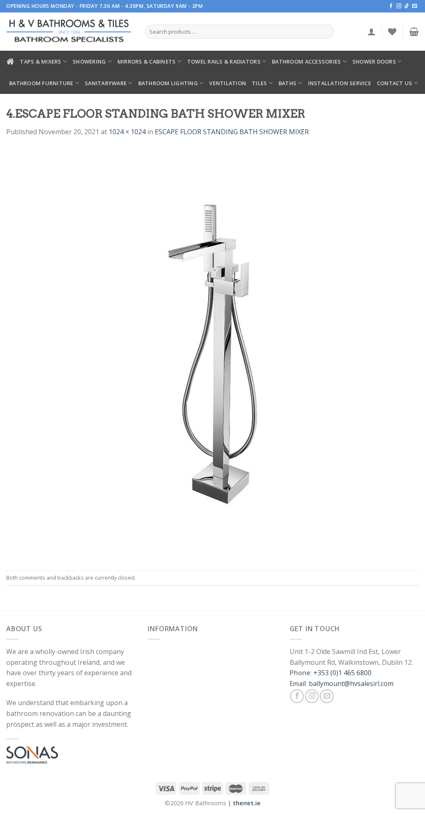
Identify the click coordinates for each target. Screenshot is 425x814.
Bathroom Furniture (41, 83)
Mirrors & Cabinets (146, 61)
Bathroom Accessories (306, 61)
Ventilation (227, 83)
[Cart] (414, 31)
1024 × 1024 (127, 131)
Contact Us (395, 83)
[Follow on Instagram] (398, 6)
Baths (287, 83)
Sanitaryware (106, 83)
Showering (89, 61)
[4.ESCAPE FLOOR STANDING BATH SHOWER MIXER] (212, 353)
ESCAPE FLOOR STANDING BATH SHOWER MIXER (232, 131)
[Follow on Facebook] (390, 6)
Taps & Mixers (40, 61)
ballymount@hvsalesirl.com (351, 683)
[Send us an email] (414, 6)
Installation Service (339, 83)
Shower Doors (374, 61)
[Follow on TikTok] (406, 6)
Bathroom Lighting (168, 83)
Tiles (259, 83)
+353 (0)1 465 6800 (342, 672)
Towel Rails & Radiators (224, 61)
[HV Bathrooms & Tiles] (69, 32)
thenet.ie (247, 803)
